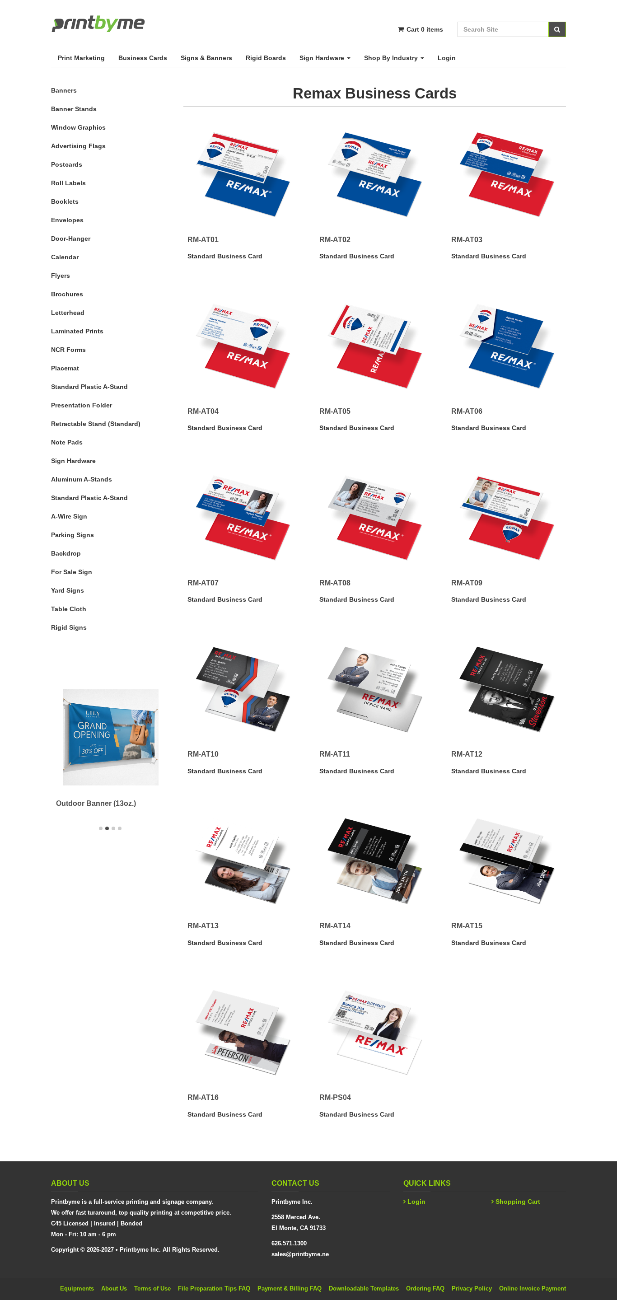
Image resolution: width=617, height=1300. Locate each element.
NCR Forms (68, 349)
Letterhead (67, 312)
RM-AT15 (466, 926)
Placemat (65, 368)
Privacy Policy (472, 1288)
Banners (64, 90)
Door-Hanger (70, 238)
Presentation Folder (81, 405)
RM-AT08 (335, 583)
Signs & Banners (206, 57)
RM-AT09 (466, 583)
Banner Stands (74, 108)
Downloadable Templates (364, 1288)
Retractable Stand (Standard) (95, 423)
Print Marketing (81, 57)
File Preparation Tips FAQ (214, 1288)
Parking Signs (72, 534)
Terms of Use (152, 1288)
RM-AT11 (334, 754)
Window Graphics (78, 127)
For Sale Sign (71, 571)
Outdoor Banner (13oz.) (96, 803)
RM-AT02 (335, 239)
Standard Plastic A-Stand (89, 386)
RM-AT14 (335, 926)
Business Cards (142, 57)
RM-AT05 (335, 411)
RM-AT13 (203, 926)
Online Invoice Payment (532, 1288)
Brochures (67, 294)
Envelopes (67, 220)
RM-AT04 (203, 411)
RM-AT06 (466, 411)
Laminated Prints (77, 331)
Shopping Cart (517, 1201)
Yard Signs (67, 590)
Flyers (60, 275)
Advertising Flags (78, 146)
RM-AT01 (203, 239)
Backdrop (66, 553)
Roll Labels (68, 183)
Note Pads (67, 442)
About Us (114, 1288)
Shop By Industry (392, 57)
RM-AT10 (203, 754)
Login (447, 57)
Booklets (65, 201)
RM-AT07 (203, 583)
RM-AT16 (203, 1097)
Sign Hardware (322, 57)
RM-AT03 (466, 239)
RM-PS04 (335, 1097)
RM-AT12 (466, 754)
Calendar (65, 257)
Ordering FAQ (425, 1288)
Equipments (77, 1288)
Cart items (424, 29)
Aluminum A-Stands (81, 479)
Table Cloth (68, 609)
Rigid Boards (266, 57)
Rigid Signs (69, 627)
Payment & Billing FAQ (289, 1288)
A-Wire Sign (69, 516)
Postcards (66, 164)
